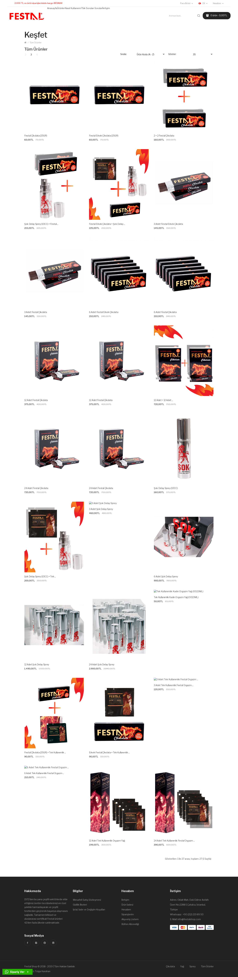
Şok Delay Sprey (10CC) (166, 488)
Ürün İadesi (127, 904)
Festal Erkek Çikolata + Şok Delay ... (107, 224)
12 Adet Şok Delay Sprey (36, 664)
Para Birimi (185, 3)
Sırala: (123, 54)
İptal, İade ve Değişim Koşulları (89, 909)
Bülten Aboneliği (130, 924)
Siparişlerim (127, 914)
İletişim (125, 899)
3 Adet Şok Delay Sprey (101, 509)
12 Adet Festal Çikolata (36, 400)
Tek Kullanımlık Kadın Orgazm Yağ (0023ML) (176, 597)
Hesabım (126, 909)
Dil (204, 3)
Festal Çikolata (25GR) (35, 135)
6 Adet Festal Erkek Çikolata (103, 312)
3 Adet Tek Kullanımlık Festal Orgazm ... (173, 685)
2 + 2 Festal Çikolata (164, 135)
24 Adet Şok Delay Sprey (101, 664)
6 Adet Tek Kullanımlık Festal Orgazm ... (44, 773)
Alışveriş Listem (130, 919)
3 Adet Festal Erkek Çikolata (168, 224)
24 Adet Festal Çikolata (36, 488)
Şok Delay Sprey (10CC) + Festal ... (41, 224)
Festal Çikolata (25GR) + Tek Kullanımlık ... (45, 752)
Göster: (172, 54)
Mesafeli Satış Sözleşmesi (87, 899)
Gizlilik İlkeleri (80, 904)
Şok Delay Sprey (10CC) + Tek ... (40, 576)
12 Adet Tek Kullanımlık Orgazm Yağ (107, 840)
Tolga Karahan (42, 971)
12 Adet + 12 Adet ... (163, 400)
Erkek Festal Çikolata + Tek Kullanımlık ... (109, 752)
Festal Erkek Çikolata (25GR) (103, 135)
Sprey (192, 966)
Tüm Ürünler (35, 42)
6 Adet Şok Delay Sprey (166, 576)
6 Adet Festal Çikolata (165, 312)
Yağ (182, 966)
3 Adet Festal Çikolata (35, 312)
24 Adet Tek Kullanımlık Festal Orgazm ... (174, 840)
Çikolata (170, 966)
